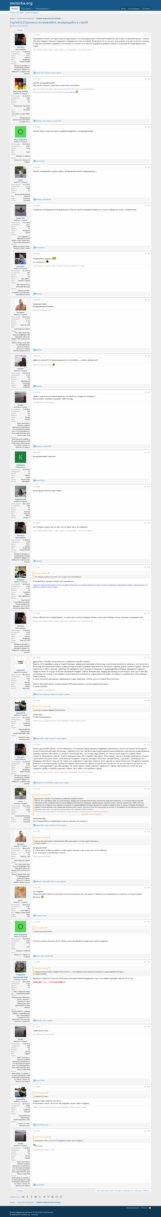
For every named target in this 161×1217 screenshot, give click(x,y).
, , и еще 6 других (48, 73)
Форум (15, 8)
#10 (148, 452)
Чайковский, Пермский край (22, 107)
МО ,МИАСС (26, 279)
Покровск (26, 723)
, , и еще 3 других (51, 739)
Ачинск (27, 58)
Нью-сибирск (25, 911)
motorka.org (25, 1214)
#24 (148, 1087)
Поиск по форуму (31, 12)
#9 (149, 392)
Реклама (34, 1214)
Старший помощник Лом (20, 975)
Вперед (20, 30)
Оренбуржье (25, 381)
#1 (149, 35)
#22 (148, 962)
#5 (149, 206)
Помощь (144, 1208)
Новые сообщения (17, 12)
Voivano (14, 26)
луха (20, 180)
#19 (148, 831)
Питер (27, 417)
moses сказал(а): (40, 1093)
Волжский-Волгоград (22, 194)
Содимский (20, 499)
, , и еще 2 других (52, 783)
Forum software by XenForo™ (31, 1212)
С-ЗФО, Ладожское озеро (21, 992)
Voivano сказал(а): (40, 573)
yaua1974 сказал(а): (41, 1137)
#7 (149, 300)
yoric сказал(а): (39, 928)
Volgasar (20, 579)
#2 (149, 79)
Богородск (26, 231)
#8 (149, 356)
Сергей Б (20, 670)
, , (48, 121)
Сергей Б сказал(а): (41, 706)
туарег (20, 368)
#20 (148, 887)
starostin (21, 266)
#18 (148, 789)
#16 (148, 700)
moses (20, 405)
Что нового (26, 8)
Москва (27, 683)
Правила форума (132, 1208)
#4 (149, 167)
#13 (148, 567)
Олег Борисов (20, 139)
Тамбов (27, 475)
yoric (20, 900)
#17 (148, 745)
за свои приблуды (69, 92)
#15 (148, 658)
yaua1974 (20, 713)
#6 (149, 254)
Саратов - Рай (25, 325)
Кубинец (21, 465)
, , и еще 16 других (53, 694)
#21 (148, 922)
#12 (148, 523)
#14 (148, 613)
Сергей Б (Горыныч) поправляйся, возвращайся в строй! (49, 22)
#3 (149, 127)
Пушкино (26, 592)
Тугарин (20, 312)
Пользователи (42, 8)
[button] (33, 8)
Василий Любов (20, 91)
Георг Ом (20, 218)
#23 (148, 1027)
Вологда (27, 512)
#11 (148, 487)
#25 (148, 1131)
